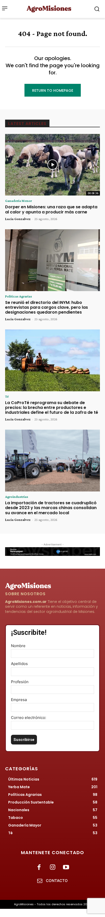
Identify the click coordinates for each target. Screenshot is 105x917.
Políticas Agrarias (18, 296)
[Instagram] (52, 867)
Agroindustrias (16, 496)
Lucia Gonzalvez (18, 219)
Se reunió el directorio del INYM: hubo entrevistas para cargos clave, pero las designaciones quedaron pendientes (46, 307)
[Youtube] (66, 867)
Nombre (18, 645)
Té (7, 396)
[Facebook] (38, 867)
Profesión (20, 681)
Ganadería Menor (18, 200)
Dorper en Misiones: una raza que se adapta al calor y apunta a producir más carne (51, 209)
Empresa (19, 699)
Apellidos (19, 663)
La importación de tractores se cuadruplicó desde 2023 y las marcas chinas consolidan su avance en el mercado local (51, 507)
